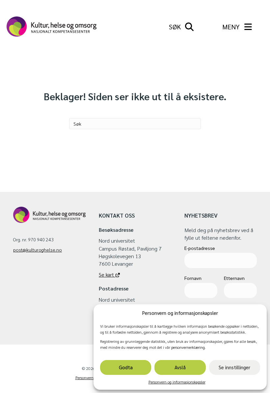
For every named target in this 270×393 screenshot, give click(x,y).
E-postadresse (199, 248)
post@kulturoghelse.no (37, 250)
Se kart (107, 274)
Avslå (180, 367)
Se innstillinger (234, 367)
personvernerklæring (188, 347)
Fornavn (193, 278)
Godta (126, 367)
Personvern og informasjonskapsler (176, 381)
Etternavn (234, 278)
